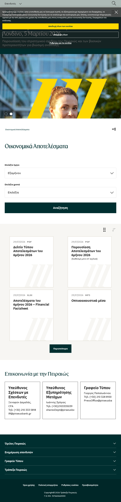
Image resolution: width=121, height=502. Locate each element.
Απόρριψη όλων (60, 34)
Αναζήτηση (60, 208)
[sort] (114, 230)
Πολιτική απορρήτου (48, 485)
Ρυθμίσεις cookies (70, 485)
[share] (114, 129)
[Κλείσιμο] (116, 12)
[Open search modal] (114, 3)
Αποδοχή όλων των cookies (60, 26)
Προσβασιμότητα (90, 485)
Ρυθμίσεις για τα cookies (60, 43)
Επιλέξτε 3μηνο (12, 165)
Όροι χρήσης (29, 485)
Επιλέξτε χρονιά (12, 184)
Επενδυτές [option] (10, 3)
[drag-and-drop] (104, 230)
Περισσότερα (60, 348)
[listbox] (11, 3)
